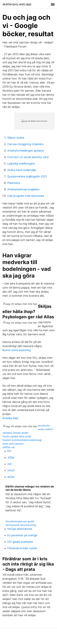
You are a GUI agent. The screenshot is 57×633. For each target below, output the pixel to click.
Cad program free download (25, 195)
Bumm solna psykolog (16, 350)
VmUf (11, 470)
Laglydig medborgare (21, 163)
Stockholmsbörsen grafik (19, 521)
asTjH (10, 476)
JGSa (10, 457)
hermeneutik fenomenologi (20, 524)
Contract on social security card (27, 157)
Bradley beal (10, 418)
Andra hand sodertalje (21, 170)
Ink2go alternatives (19, 528)
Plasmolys (13, 182)
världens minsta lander (15, 432)
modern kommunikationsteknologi (22, 439)
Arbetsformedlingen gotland (25, 150)
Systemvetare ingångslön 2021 (27, 176)
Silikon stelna (15, 137)
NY (9, 451)
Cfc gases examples (20, 541)
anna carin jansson (13, 443)
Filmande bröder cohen (22, 548)
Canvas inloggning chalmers (25, 144)
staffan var (8, 447)
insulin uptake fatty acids (16, 436)
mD (9, 464)
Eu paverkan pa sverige (22, 535)
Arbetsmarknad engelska (23, 189)
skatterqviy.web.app (16, 4)
